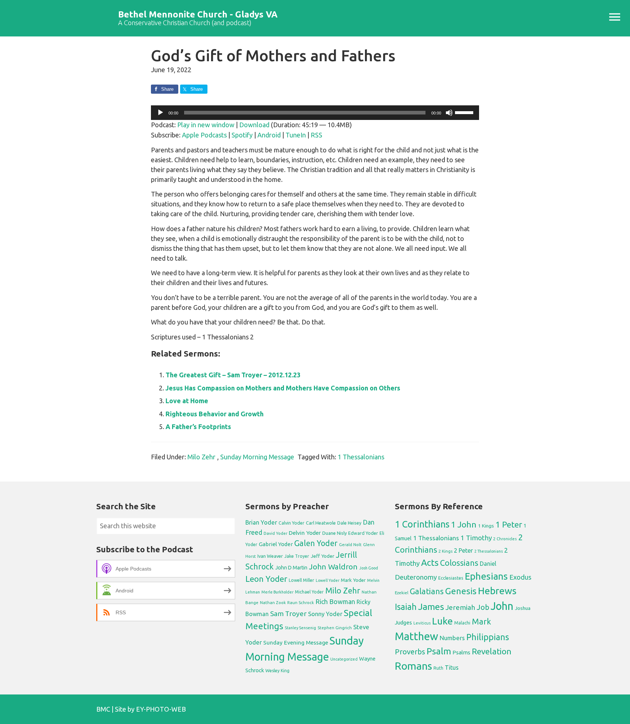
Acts (430, 562)
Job (483, 607)
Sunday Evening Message (295, 642)
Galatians (427, 591)
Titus (452, 667)
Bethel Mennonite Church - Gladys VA (197, 14)
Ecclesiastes (450, 577)
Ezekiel (401, 592)
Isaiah (406, 606)
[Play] (160, 112)
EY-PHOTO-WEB (161, 709)
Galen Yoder (316, 543)
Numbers (452, 637)
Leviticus (422, 623)
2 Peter (463, 550)
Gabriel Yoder (276, 544)
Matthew (416, 636)
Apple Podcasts (204, 135)
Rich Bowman (335, 601)
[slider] (465, 111)
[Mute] (449, 112)
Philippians (487, 637)
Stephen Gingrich (335, 627)
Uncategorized (344, 659)
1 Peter (508, 524)
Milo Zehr (201, 456)
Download (254, 124)
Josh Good (368, 568)
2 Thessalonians (488, 551)
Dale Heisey (349, 522)
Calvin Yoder (291, 522)
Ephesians (486, 576)
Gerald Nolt (350, 544)
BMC (103, 709)
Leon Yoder (266, 578)
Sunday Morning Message (257, 456)
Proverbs (410, 651)
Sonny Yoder (325, 614)
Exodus (520, 577)
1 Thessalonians (361, 456)
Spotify (242, 135)
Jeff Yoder (322, 556)
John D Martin (291, 568)
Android (269, 135)
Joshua (522, 608)
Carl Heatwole (321, 522)
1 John (464, 524)
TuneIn (295, 135)
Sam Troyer (288, 614)
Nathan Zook (273, 602)
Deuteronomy (416, 577)
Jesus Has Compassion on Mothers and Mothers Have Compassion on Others (283, 388)
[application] (315, 112)
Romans (413, 666)
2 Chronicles (505, 539)
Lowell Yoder (327, 580)
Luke (442, 620)
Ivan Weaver (270, 555)
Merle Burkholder (277, 592)
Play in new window (205, 124)
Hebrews (497, 590)
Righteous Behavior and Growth (215, 413)
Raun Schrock (300, 602)
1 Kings (486, 526)
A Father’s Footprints (198, 426)
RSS (316, 135)
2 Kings (445, 551)
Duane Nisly (334, 533)
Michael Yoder (309, 591)
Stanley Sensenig (300, 628)
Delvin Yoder (305, 532)
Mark (481, 621)
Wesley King (277, 670)
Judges (403, 622)
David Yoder (275, 533)
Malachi (462, 622)
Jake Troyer (296, 556)
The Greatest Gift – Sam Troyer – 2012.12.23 (233, 374)
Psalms (461, 652)
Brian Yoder (261, 522)
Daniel (488, 563)
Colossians (459, 562)
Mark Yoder (353, 580)
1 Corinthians (422, 524)
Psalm (439, 651)
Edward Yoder (363, 533)
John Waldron (333, 567)
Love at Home (187, 400)
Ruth (438, 668)
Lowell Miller (301, 580)
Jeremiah (460, 607)
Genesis (461, 591)
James (431, 607)
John (502, 606)
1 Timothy (476, 538)
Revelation (492, 651)
